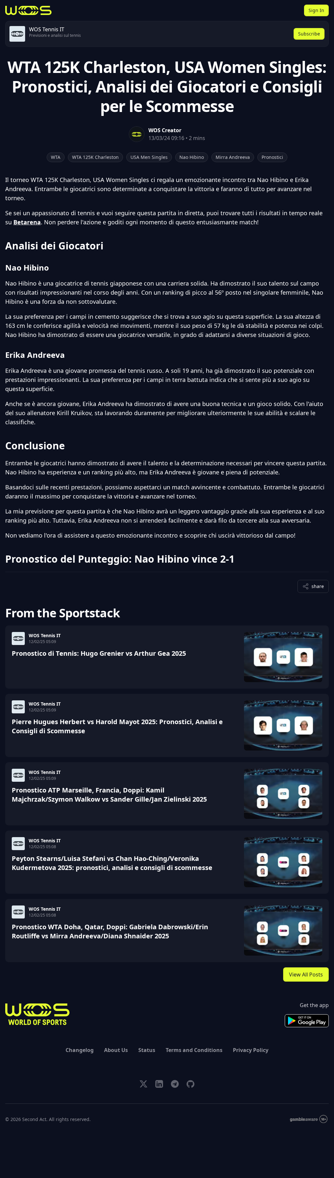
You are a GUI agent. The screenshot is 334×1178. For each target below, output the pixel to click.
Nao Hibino (191, 157)
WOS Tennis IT (45, 635)
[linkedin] (159, 1084)
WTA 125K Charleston (95, 157)
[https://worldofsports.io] (28, 10)
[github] (190, 1084)
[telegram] (175, 1084)
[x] (143, 1084)
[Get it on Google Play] (307, 1020)
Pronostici (272, 157)
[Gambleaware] (309, 1119)
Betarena (27, 222)
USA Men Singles (149, 157)
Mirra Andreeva (233, 157)
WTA (55, 157)
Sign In (316, 10)
